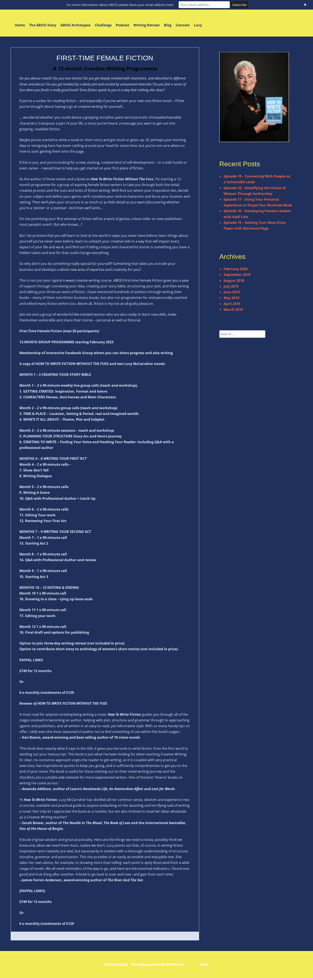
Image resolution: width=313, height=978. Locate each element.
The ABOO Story (42, 25)
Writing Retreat (147, 25)
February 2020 (235, 269)
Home (20, 25)
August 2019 (234, 280)
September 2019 (237, 274)
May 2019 (231, 297)
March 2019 (233, 309)
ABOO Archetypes (75, 25)
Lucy (198, 25)
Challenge (103, 25)
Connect (183, 25)
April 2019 (232, 303)
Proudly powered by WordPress (157, 964)
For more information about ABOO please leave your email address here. (120, 5)
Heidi (204, 964)
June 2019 (232, 292)
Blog (167, 25)
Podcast (122, 25)
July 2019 (231, 286)
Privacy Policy (116, 964)
